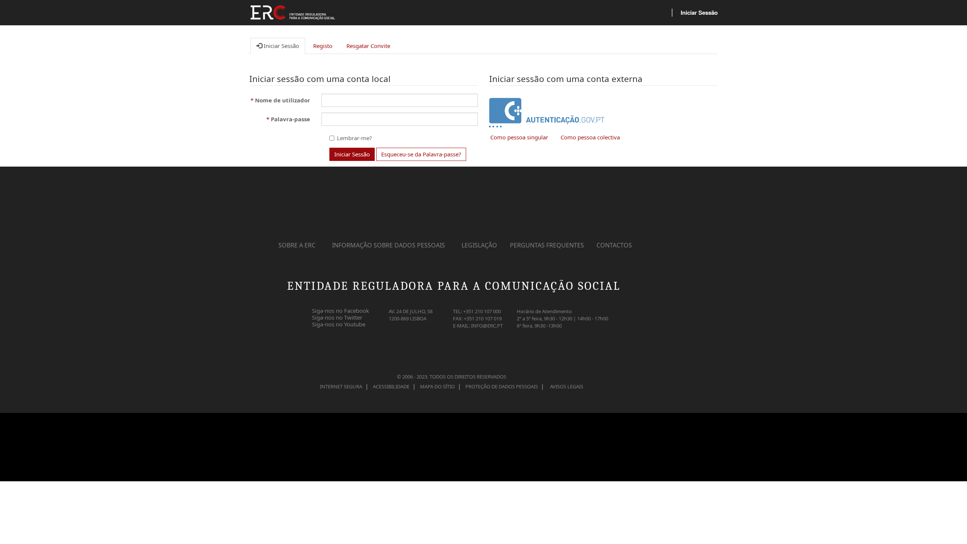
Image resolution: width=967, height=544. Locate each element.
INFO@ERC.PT (487, 325)
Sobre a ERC (296, 245)
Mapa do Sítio (437, 386)
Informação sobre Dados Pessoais (388, 245)
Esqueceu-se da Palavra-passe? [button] (421, 154)
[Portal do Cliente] (297, 15)
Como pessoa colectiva (590, 137)
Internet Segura (341, 386)
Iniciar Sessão (699, 12)
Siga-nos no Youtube (338, 322)
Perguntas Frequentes (547, 245)
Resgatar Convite (368, 45)
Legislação (479, 245)
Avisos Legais (566, 386)
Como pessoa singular (519, 137)
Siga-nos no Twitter (337, 316)
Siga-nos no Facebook (340, 309)
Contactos (614, 245)
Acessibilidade (391, 386)
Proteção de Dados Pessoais (501, 386)
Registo (322, 45)
